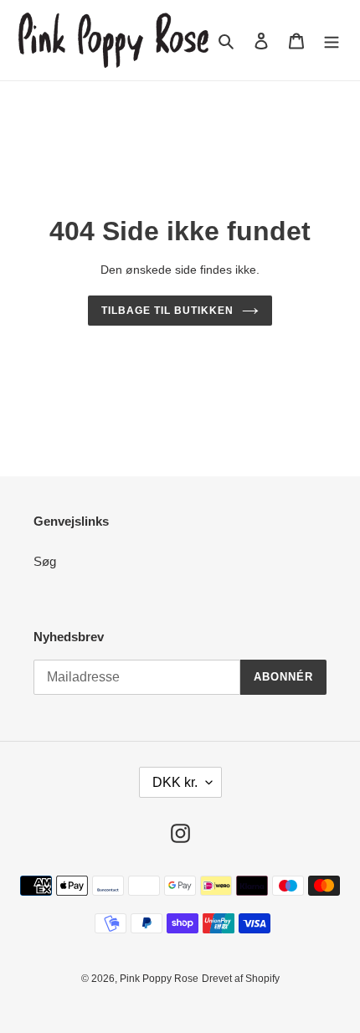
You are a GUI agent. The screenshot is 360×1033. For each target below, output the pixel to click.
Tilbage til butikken (167, 310)
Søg (44, 561)
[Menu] (331, 41)
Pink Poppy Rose (159, 978)
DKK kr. (175, 782)
